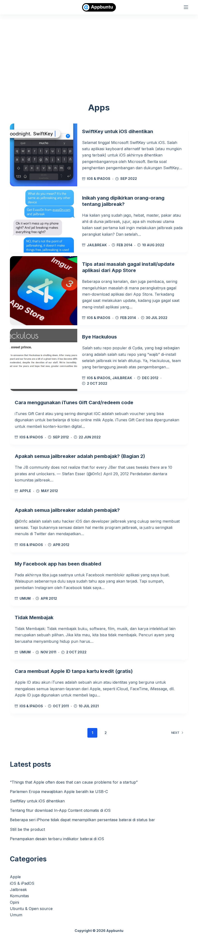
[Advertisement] (99, 50)
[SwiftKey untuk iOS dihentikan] (43, 155)
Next (175, 732)
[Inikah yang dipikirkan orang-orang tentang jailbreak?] (43, 221)
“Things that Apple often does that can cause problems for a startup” (74, 782)
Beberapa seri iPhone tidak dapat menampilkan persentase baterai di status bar (82, 819)
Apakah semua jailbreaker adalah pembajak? (67, 510)
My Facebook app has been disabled (58, 564)
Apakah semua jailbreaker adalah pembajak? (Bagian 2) (80, 456)
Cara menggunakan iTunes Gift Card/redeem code (74, 402)
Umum (25, 598)
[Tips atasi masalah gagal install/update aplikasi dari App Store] (43, 290)
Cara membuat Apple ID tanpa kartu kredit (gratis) (74, 671)
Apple (25, 491)
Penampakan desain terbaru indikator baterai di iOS (57, 838)
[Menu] (186, 7)
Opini (14, 902)
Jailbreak (97, 245)
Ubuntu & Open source (31, 908)
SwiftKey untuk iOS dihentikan (117, 131)
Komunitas (19, 895)
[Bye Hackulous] (43, 360)
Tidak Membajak (34, 617)
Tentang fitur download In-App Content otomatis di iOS (60, 810)
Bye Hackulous (99, 337)
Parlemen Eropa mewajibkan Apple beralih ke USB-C (59, 791)
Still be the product (27, 829)
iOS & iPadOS (98, 178)
